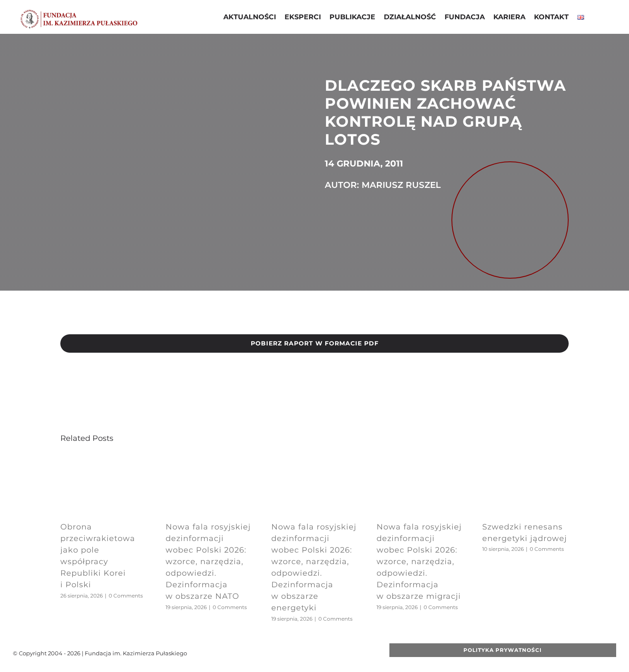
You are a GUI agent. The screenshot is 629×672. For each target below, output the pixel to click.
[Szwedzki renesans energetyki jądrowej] (525, 460)
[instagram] (307, 653)
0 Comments (126, 595)
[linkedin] (321, 653)
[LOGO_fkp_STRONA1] (79, 12)
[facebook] (266, 653)
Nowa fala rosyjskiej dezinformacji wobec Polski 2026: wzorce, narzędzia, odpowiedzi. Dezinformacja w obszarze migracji (419, 561)
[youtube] (294, 653)
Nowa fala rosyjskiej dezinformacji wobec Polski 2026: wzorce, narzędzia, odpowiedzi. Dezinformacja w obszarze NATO (208, 561)
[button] (595, 18)
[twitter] (280, 653)
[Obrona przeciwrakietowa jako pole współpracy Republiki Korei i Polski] (103, 460)
